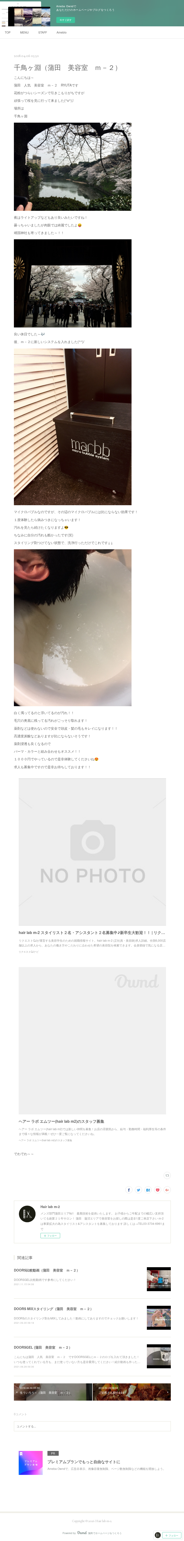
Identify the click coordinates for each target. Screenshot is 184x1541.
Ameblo (62, 32)
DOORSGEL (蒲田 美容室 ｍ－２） (43, 1347)
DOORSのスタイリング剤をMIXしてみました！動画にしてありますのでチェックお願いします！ (76, 1318)
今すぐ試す (66, 20)
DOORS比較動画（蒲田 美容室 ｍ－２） (47, 1270)
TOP (8, 32)
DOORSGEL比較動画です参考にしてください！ (45, 1279)
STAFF (42, 32)
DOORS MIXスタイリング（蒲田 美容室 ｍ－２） (53, 1308)
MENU (24, 32)
